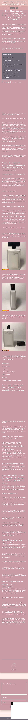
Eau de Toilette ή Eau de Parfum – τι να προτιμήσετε (12, 76)
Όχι (17, 7)
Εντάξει (12, 7)
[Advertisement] (19, 710)
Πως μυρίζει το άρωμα (8, 57)
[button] (23, 55)
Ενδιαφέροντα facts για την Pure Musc (11, 73)
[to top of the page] (14, 665)
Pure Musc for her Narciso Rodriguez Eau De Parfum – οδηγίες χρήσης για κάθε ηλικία (13, 69)
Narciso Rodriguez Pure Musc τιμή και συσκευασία (11, 61)
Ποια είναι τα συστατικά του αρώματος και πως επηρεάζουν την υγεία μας (13, 65)
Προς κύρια (14, 669)
